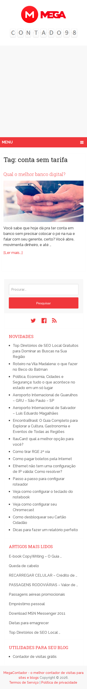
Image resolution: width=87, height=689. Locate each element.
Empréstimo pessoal (27, 604)
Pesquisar (43, 303)
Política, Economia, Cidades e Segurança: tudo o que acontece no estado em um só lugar (44, 382)
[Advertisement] (43, 91)
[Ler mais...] (13, 252)
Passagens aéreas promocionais (37, 594)
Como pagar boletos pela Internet (42, 459)
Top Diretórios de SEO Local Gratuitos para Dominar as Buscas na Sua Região (45, 351)
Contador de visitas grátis (35, 656)
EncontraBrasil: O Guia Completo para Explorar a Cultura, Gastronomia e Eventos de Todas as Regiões (45, 426)
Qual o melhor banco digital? (34, 174)
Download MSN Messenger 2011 (37, 613)
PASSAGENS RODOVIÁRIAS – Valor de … (43, 585)
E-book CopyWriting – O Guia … (35, 556)
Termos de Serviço (24, 682)
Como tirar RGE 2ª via (31, 451)
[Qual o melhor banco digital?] (43, 201)
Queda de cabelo (24, 566)
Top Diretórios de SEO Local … (34, 632)
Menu (7, 142)
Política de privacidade (59, 682)
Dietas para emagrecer (29, 623)
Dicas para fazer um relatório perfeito (45, 530)
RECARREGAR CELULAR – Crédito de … (43, 575)
